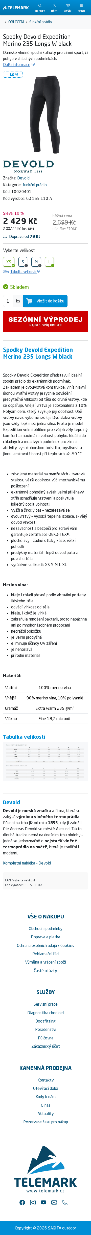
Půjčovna (45, 1037)
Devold (23, 177)
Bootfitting (45, 1021)
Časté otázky (45, 970)
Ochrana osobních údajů (37, 945)
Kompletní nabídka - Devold (27, 863)
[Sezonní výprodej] (45, 321)
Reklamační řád (45, 953)
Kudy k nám (46, 1096)
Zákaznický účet (45, 1046)
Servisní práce (46, 1004)
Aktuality (45, 1113)
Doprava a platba (45, 936)
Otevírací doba (45, 1088)
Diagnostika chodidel (45, 1012)
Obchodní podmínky (45, 928)
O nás (45, 1105)
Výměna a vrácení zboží (45, 962)
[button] (54, 7)
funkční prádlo (34, 184)
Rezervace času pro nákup (45, 1121)
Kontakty (45, 1080)
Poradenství (45, 1029)
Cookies (67, 945)
